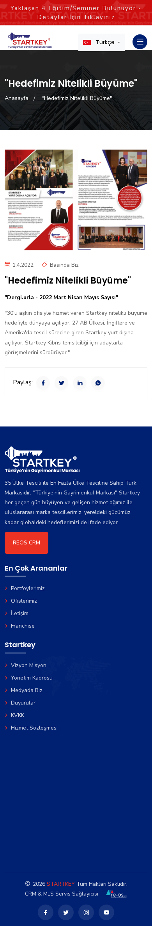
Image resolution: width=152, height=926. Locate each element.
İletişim (19, 613)
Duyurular (23, 703)
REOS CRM (26, 542)
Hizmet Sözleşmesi (34, 728)
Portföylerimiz (28, 588)
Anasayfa (16, 98)
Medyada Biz (26, 690)
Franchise (23, 626)
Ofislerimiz (24, 601)
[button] (101, 42)
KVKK (17, 715)
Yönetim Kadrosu (32, 678)
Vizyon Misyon (28, 665)
